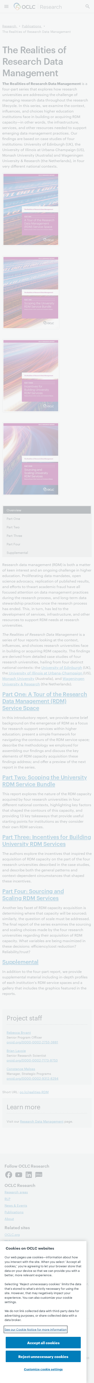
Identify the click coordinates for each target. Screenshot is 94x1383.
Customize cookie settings (43, 1369)
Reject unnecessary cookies (43, 1356)
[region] (43, 1312)
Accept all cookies (43, 1342)
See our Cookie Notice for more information (36, 1329)
